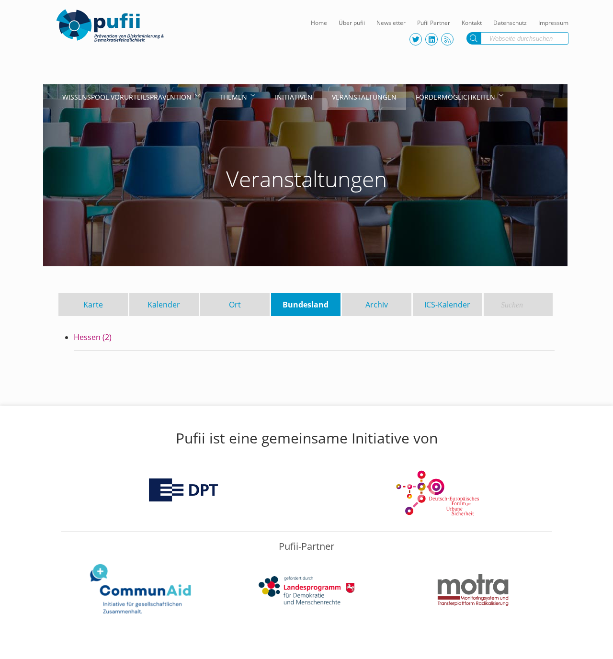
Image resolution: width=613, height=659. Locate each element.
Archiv (376, 304)
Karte (93, 304)
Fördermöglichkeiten (455, 97)
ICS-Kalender (447, 304)
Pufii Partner (433, 23)
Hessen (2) (93, 337)
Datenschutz (510, 23)
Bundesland (306, 304)
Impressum (553, 23)
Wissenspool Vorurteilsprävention (127, 97)
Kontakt (472, 23)
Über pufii (352, 23)
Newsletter (391, 23)
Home (319, 23)
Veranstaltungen (364, 97)
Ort (235, 304)
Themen (233, 97)
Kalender (164, 304)
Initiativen (294, 97)
